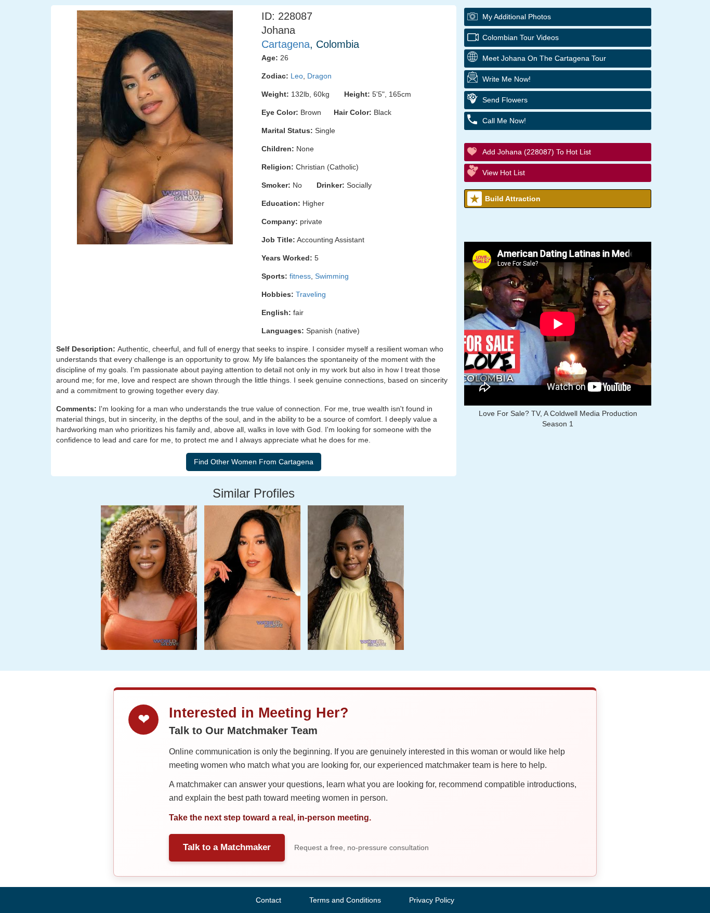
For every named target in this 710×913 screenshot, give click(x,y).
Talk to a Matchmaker (227, 847)
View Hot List (503, 172)
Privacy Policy (431, 900)
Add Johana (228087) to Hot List (536, 152)
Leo (297, 76)
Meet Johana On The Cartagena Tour (544, 58)
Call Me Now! (504, 120)
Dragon (319, 76)
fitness (300, 276)
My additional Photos (516, 16)
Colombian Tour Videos (520, 37)
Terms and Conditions (345, 900)
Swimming (332, 276)
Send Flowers (505, 100)
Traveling (311, 294)
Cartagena (285, 44)
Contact (268, 900)
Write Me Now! (506, 79)
